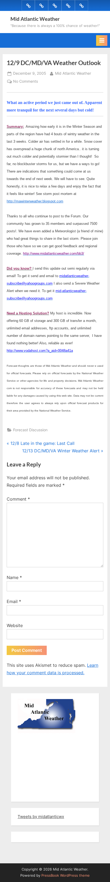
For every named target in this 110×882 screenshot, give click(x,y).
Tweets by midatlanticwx (41, 816)
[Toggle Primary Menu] (101, 40)
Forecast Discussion (30, 430)
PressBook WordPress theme (65, 875)
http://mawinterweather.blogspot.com (35, 201)
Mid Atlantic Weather (35, 19)
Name (14, 577)
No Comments (25, 82)
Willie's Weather (40, 793)
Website (15, 625)
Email (14, 601)
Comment (18, 499)
